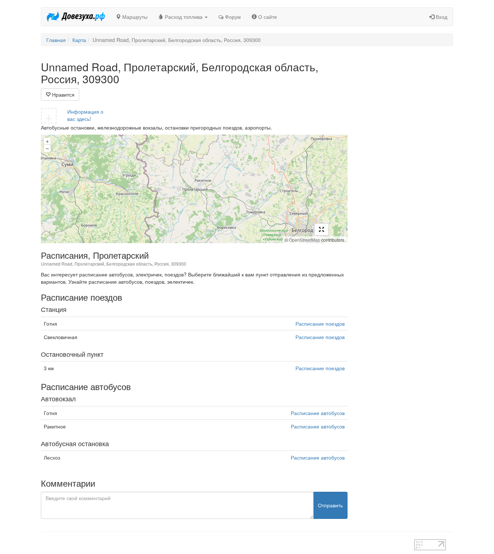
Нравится (62, 94)
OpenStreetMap (304, 240)
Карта (79, 39)
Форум (232, 16)
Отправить (330, 505)
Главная (56, 39)
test (221, 542)
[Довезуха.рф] (75, 17)
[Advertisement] (405, 169)
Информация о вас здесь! (85, 115)
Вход (440, 16)
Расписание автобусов (318, 412)
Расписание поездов (320, 323)
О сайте (267, 16)
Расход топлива (183, 16)
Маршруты (134, 16)
